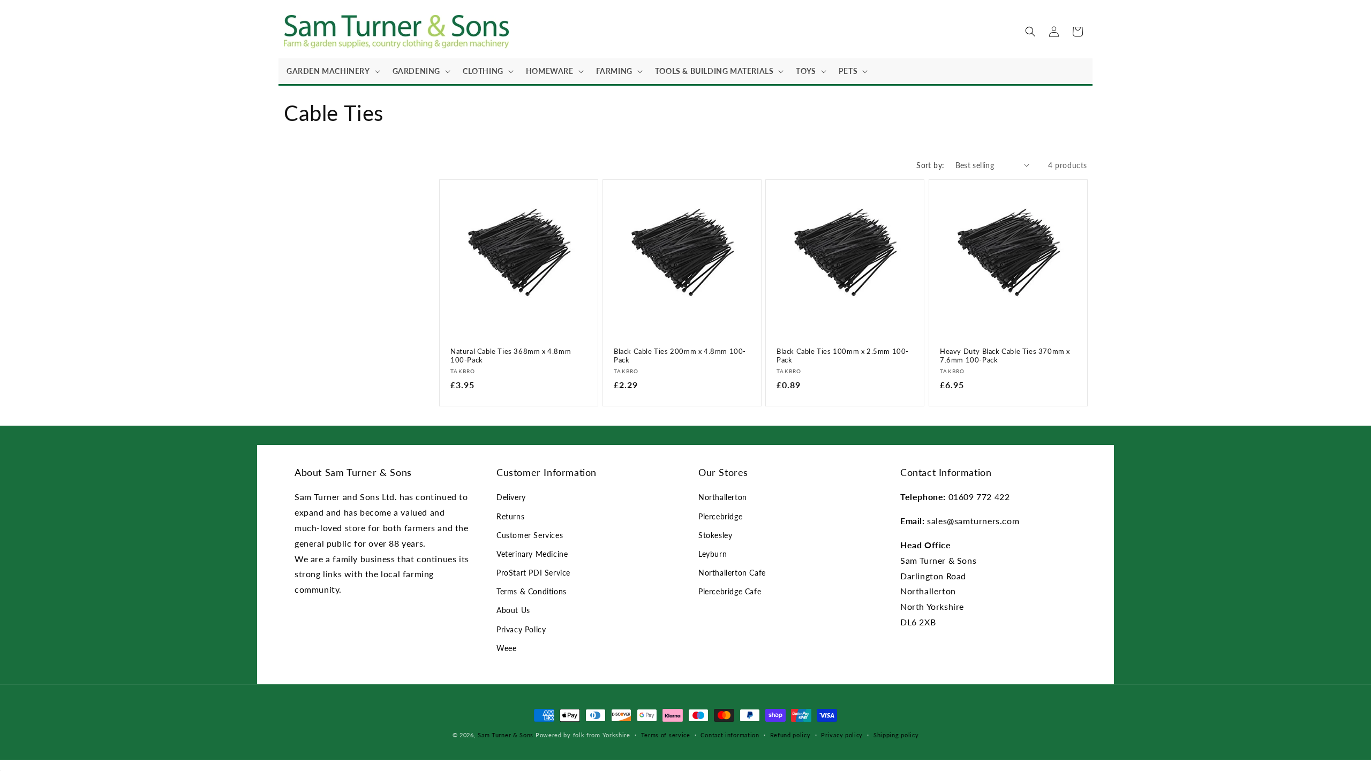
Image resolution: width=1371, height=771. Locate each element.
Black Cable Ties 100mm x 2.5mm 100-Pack (843, 355)
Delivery (511, 497)
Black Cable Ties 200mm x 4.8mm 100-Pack (680, 355)
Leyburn (712, 553)
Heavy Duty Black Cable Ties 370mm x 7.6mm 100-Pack (1005, 355)
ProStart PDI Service (533, 572)
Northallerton (722, 497)
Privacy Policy (521, 629)
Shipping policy (896, 734)
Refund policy (790, 734)
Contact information (729, 734)
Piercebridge (720, 516)
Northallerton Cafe (732, 572)
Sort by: (930, 165)
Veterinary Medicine (532, 553)
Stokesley (715, 535)
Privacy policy (842, 734)
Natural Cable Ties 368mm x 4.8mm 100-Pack (510, 355)
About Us (513, 610)
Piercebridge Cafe (729, 591)
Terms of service (665, 734)
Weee (506, 648)
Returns (510, 516)
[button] (331, 71)
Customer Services (529, 535)
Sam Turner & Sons (505, 734)
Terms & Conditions (531, 591)
